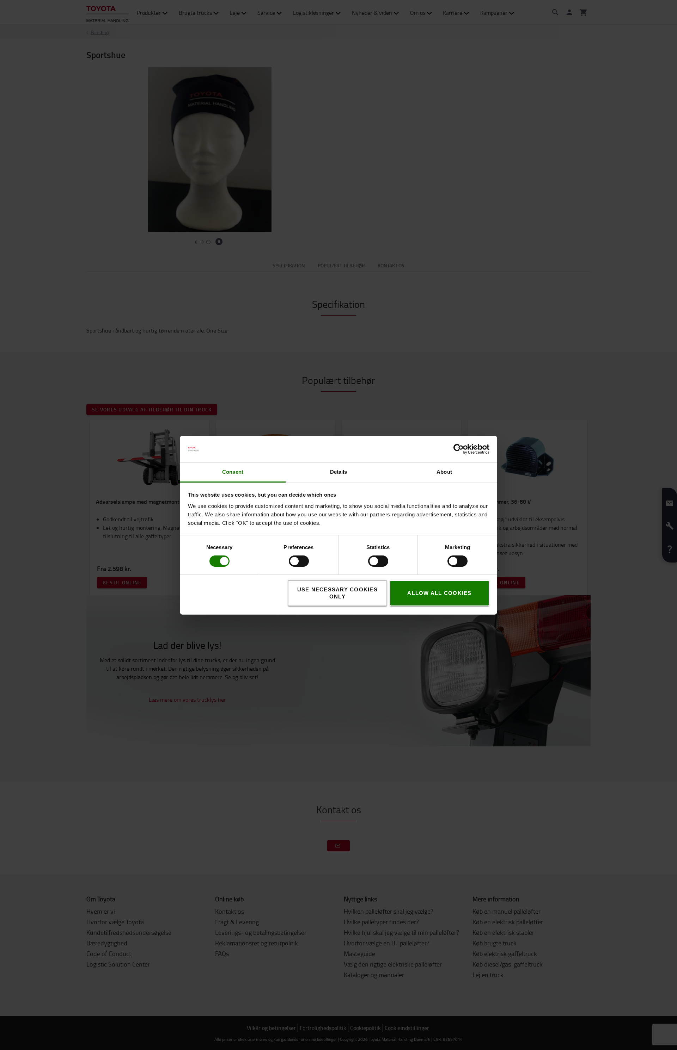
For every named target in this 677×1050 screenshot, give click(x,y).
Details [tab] (338, 472)
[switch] (289, 561)
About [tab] (444, 472)
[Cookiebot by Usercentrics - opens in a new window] (458, 449)
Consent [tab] (232, 472)
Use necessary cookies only (337, 592)
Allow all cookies (439, 593)
